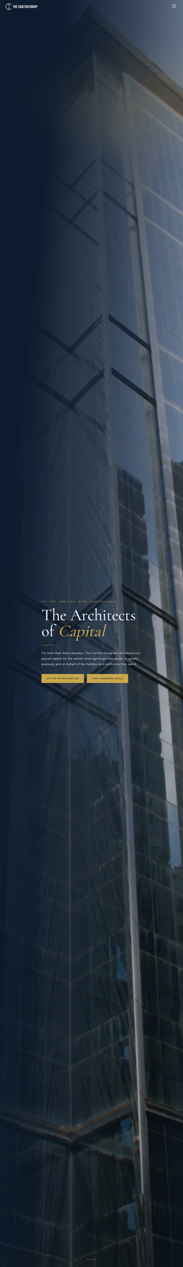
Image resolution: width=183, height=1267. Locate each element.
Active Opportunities (62, 678)
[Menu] (174, 6)
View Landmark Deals (107, 678)
